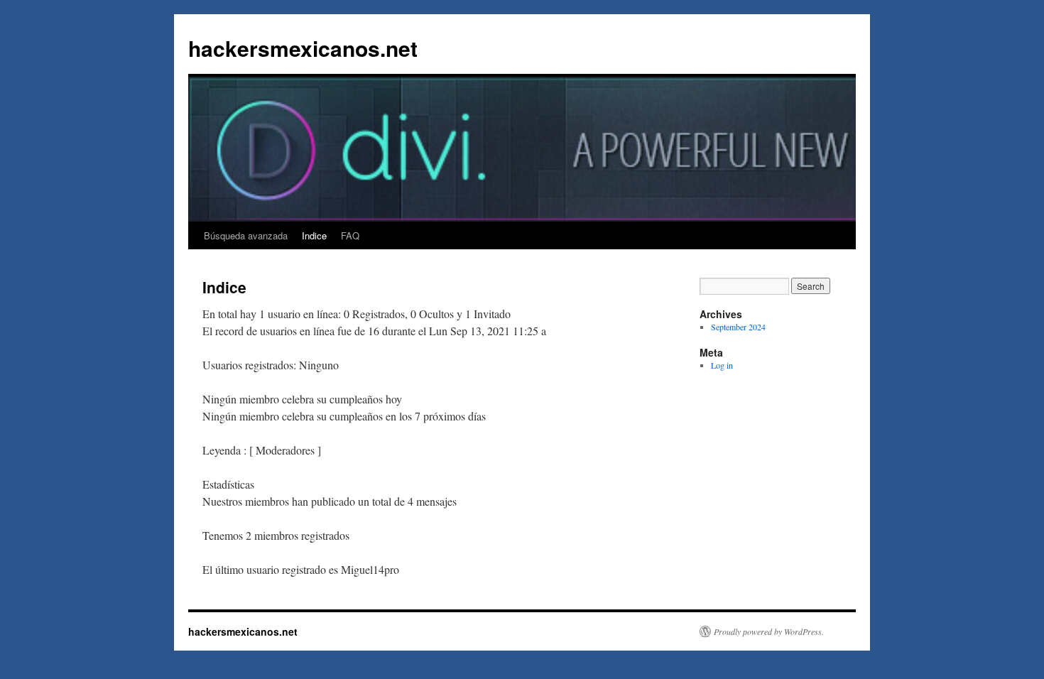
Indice (314, 235)
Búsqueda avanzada (246, 235)
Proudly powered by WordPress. (769, 631)
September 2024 (738, 326)
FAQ (350, 235)
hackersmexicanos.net (303, 48)
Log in (722, 365)
